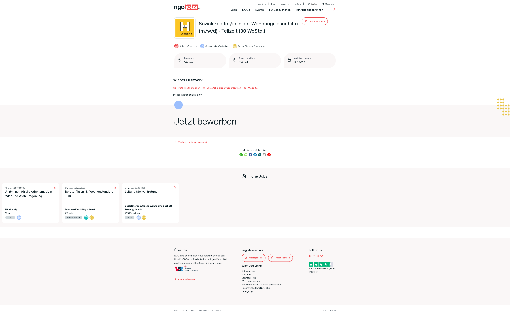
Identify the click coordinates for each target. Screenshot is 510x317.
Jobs (233, 9)
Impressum (217, 310)
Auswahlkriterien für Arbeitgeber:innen (261, 284)
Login (176, 310)
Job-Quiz (262, 4)
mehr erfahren (186, 279)
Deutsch (314, 4)
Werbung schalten (251, 281)
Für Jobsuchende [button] (280, 9)
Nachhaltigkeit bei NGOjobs (256, 287)
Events (259, 9)
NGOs (246, 9)
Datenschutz (203, 310)
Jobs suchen (248, 271)
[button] (241, 154)
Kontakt (297, 4)
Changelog (247, 291)
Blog (273, 4)
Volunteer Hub (249, 277)
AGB (193, 310)
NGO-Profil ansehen (189, 87)
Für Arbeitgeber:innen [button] (309, 9)
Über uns (285, 4)
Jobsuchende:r (282, 258)
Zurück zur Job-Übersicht (192, 142)
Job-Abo (246, 274)
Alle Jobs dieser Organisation (224, 87)
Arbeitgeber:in (256, 258)
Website (253, 87)
